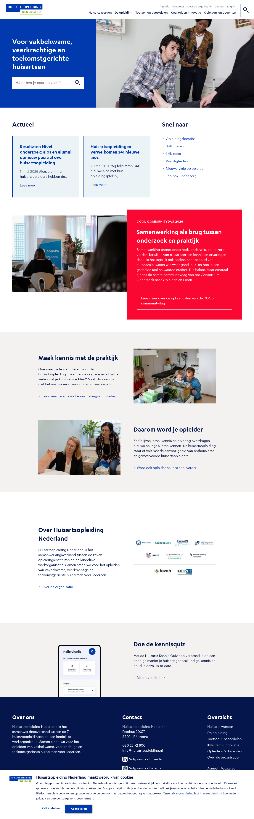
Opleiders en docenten (220, 12)
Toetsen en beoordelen (151, 12)
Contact (219, 6)
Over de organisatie (199, 6)
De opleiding (123, 12)
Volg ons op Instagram (147, 768)
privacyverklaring (182, 793)
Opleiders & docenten (224, 751)
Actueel (212, 768)
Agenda (164, 6)
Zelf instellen (51, 808)
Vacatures (178, 6)
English (231, 6)
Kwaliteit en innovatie (186, 12)
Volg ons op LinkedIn (145, 759)
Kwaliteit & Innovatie (223, 745)
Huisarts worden (100, 12)
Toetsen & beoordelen (224, 739)
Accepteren (79, 808)
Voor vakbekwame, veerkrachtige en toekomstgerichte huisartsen (42, 54)
